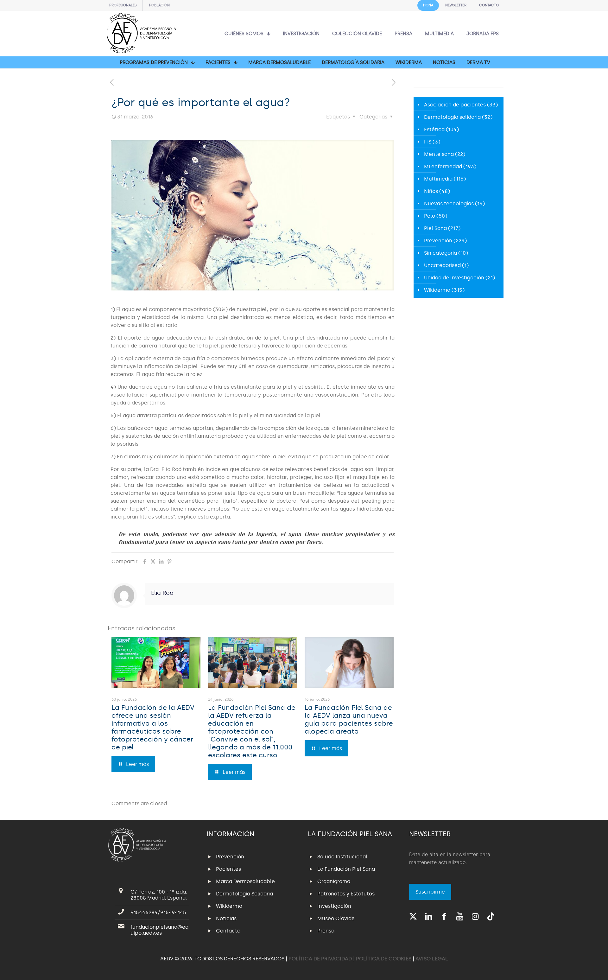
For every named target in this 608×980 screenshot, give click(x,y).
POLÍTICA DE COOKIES (383, 959)
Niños (431, 191)
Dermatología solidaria (452, 117)
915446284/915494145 (158, 912)
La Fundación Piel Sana (346, 869)
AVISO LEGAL (431, 959)
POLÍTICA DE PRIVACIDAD (320, 959)
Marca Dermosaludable (245, 881)
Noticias (226, 918)
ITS (427, 142)
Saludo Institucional (342, 857)
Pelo (429, 216)
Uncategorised (442, 265)
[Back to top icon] (577, 967)
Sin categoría (440, 253)
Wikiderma (437, 290)
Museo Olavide (336, 918)
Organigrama (333, 881)
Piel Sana (435, 228)
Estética (434, 129)
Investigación (334, 906)
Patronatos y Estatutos (346, 894)
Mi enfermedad (443, 166)
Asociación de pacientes (455, 105)
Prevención (438, 241)
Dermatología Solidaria (244, 894)
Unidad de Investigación (454, 278)
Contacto (228, 931)
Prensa (325, 931)
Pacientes (228, 869)
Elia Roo (162, 592)
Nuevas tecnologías (449, 203)
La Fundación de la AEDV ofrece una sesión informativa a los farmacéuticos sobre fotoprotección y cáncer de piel (152, 727)
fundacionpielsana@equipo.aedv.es (159, 930)
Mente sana (439, 154)
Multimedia (438, 179)
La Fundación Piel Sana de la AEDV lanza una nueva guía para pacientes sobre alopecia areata (349, 719)
